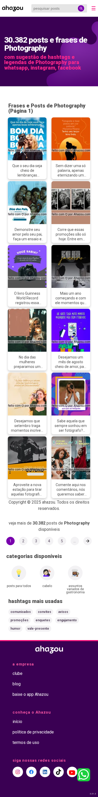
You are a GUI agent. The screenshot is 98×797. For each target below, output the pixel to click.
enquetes (43, 620)
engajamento (67, 620)
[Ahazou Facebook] (31, 772)
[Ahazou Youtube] (72, 772)
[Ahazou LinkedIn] (45, 772)
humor (15, 628)
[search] (81, 8)
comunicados (20, 612)
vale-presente (38, 628)
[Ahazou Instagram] (18, 772)
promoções (19, 620)
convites (44, 612)
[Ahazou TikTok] (58, 772)
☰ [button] (93, 8)
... (74, 541)
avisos (63, 612)
